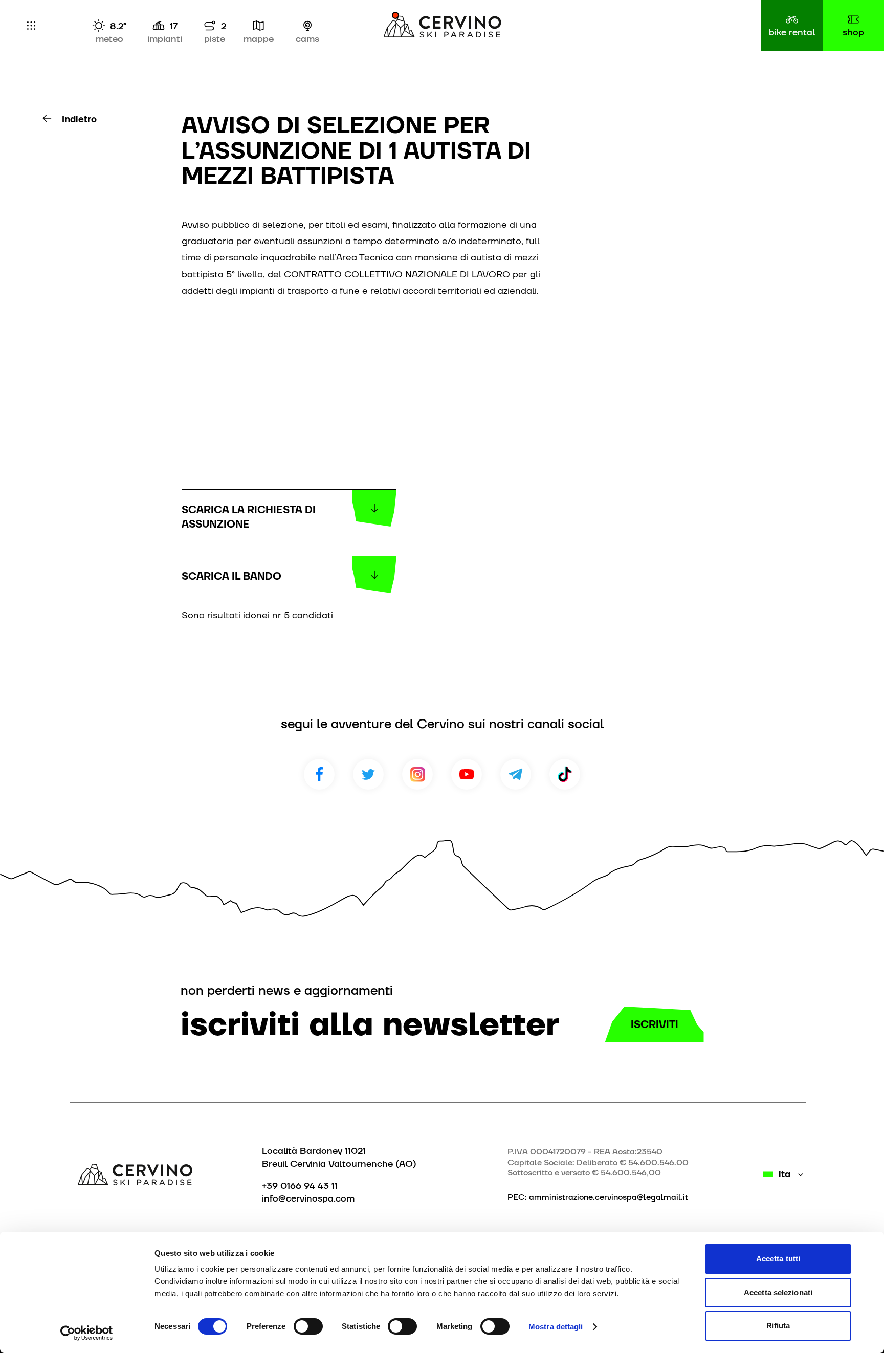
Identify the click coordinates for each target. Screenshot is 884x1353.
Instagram (417, 774)
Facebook (319, 774)
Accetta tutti (778, 1258)
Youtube (466, 774)
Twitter (368, 774)
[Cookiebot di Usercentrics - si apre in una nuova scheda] (86, 1333)
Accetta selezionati (778, 1292)
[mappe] (258, 25)
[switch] (308, 1326)
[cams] (307, 25)
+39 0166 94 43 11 (300, 1185)
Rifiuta (778, 1325)
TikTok (564, 774)
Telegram (515, 774)
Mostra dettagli (555, 1326)
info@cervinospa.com (308, 1198)
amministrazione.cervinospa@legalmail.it (608, 1197)
